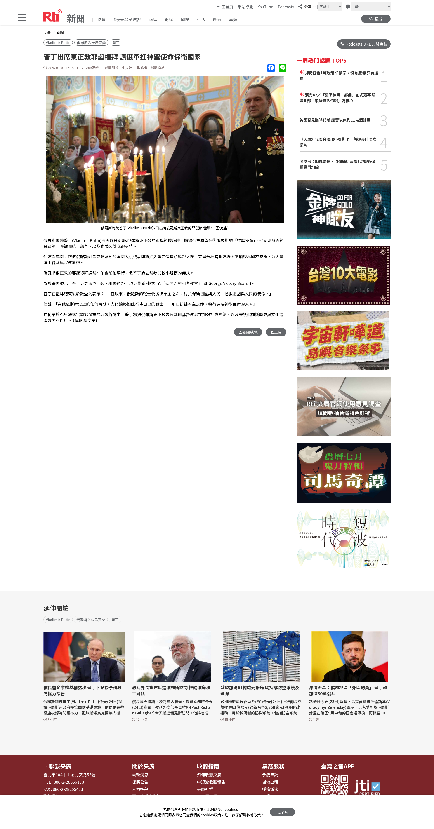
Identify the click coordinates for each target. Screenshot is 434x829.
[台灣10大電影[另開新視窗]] (343, 278)
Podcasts (287, 6)
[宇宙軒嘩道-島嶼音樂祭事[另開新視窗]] (343, 344)
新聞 (60, 32)
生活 (201, 19)
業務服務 (273, 766)
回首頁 (229, 6)
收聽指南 (208, 766)
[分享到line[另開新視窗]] (282, 68)
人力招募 (140, 789)
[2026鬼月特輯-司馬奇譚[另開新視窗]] (344, 476)
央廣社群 (205, 789)
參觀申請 (270, 774)
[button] (21, 18)
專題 (233, 19)
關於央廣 (143, 766)
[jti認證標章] (370, 789)
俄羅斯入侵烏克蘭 (91, 42)
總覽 (101, 19)
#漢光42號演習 (127, 19)
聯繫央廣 (60, 766)
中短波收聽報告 (211, 782)
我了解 (282, 812)
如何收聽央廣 (209, 774)
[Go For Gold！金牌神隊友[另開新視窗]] (344, 213)
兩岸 (153, 19)
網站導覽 (247, 6)
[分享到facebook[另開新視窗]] (271, 68)
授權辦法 (270, 789)
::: (218, 6)
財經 (169, 19)
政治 (217, 19)
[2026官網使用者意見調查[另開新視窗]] (344, 410)
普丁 (116, 42)
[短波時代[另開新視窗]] (343, 542)
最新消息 (140, 774)
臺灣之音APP (338, 766)
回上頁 (276, 332)
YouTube (267, 6)
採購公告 (140, 782)
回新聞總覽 (248, 332)
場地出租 (270, 782)
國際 (185, 19)
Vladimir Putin (58, 42)
